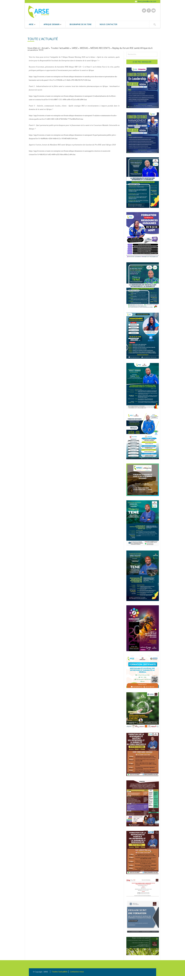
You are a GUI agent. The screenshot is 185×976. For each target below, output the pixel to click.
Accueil (45, 48)
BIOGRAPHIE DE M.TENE (81, 24)
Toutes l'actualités (60, 48)
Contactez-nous (77, 971)
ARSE (29, 24)
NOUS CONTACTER (108, 24)
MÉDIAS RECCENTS (100, 48)
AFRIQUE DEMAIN (49, 24)
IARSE (75, 48)
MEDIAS (84, 48)
